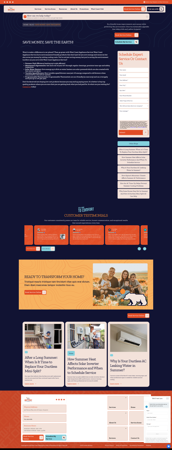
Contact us (27, 87)
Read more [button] (39, 240)
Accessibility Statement (137, 445)
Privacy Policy (133, 127)
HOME (25, 25)
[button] (39, 9)
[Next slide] (139, 248)
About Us (73, 9)
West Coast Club (97, 9)
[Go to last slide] (144, 248)
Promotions (84, 9)
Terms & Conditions (142, 127)
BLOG (32, 25)
